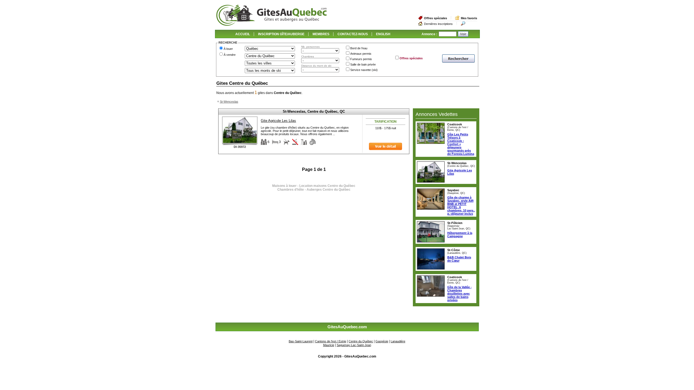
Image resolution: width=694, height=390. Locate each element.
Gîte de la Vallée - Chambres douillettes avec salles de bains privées (459, 293)
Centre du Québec (361, 341)
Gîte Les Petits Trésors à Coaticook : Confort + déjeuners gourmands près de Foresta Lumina (460, 144)
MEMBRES (321, 34)
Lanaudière (398, 341)
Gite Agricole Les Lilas (278, 121)
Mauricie (328, 345)
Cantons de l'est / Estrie (330, 341)
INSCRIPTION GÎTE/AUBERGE (281, 34)
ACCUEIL (242, 34)
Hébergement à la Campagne (459, 234)
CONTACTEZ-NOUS (353, 34)
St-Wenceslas (229, 101)
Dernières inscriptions (438, 23)
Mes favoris (469, 18)
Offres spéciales (435, 18)
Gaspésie (381, 341)
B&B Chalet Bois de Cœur (459, 259)
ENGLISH (383, 34)
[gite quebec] (271, 25)
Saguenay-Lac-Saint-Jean (354, 345)
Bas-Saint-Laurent (301, 341)
